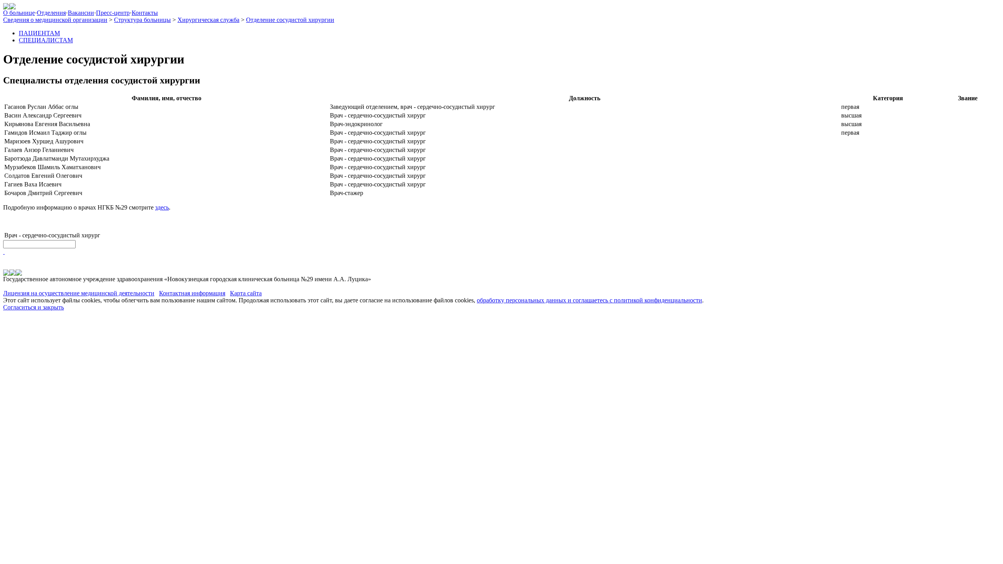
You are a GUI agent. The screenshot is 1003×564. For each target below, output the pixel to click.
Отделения (51, 12)
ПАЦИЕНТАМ (39, 33)
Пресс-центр (113, 12)
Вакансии (81, 12)
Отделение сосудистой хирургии (290, 19)
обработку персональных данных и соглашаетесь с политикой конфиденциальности (589, 300)
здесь (162, 207)
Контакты (145, 12)
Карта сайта (246, 293)
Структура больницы (142, 19)
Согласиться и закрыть (33, 307)
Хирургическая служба (208, 19)
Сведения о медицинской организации (55, 19)
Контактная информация (192, 293)
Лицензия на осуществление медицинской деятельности (78, 293)
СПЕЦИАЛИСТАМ (46, 40)
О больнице (19, 12)
